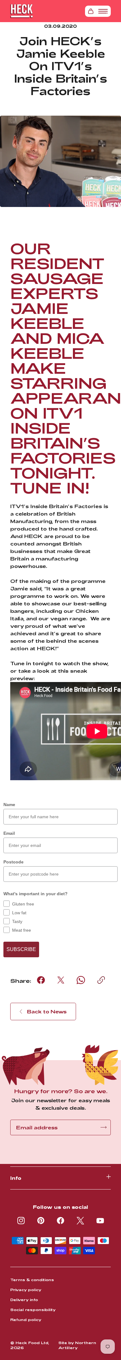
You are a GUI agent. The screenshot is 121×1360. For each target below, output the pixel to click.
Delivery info (24, 1299)
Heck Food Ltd (32, 1342)
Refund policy (25, 1319)
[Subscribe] (104, 1127)
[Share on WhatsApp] (81, 980)
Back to (47, 1011)
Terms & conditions (32, 1279)
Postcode (13, 861)
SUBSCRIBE (21, 949)
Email (9, 833)
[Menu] (103, 11)
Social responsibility (33, 1309)
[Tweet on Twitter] (60, 980)
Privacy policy (25, 1289)
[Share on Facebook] (41, 980)
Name (9, 804)
